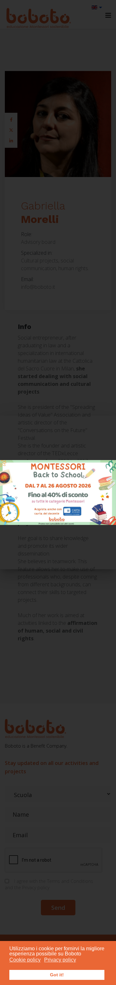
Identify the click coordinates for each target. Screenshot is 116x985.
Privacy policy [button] (60, 960)
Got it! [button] (57, 974)
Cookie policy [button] (25, 960)
